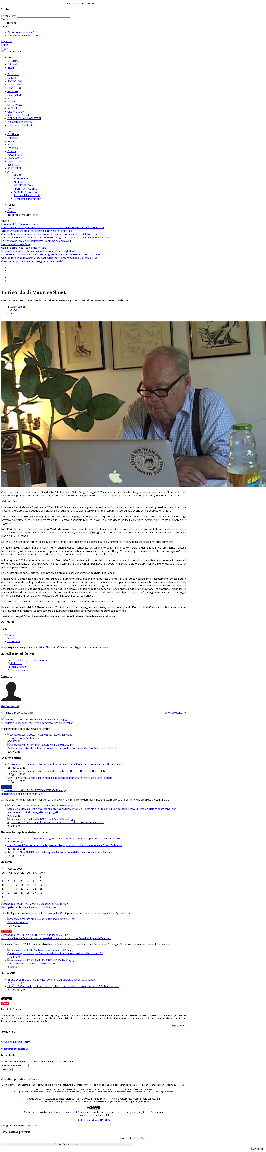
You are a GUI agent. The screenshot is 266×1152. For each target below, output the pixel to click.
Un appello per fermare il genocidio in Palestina (28, 907)
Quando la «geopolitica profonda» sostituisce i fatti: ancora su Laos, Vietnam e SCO (49, 258)
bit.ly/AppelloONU (54, 913)
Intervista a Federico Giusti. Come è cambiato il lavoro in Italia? (37, 723)
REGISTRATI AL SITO (25, 188)
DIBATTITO (14, 161)
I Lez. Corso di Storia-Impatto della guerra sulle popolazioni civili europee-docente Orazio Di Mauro (64, 845)
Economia (13, 148)
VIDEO (17, 175)
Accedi (5, 26)
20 (21, 888)
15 (34, 884)
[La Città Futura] (11, 51)
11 (9, 884)
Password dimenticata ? (27, 195)
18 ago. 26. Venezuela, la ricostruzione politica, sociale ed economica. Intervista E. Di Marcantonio (63, 986)
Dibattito (6, 931)
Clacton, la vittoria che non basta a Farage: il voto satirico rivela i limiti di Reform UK (49, 234)
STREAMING (21, 178)
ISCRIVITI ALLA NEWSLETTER (31, 192)
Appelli (5, 900)
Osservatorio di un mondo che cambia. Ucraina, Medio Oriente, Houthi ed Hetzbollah (56, 771)
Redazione (16, 663)
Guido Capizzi (18, 306)
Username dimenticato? (27, 198)
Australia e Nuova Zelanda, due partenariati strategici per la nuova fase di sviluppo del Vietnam (56, 237)
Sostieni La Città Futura (87, 3)
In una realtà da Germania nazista (20, 224)
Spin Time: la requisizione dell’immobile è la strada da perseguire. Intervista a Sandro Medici (60, 777)
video (4, 716)
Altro (10, 171)
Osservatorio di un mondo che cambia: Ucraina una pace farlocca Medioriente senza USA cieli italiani (65, 764)
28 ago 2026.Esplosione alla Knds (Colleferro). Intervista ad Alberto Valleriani (51, 979)
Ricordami (10, 22)
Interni (11, 141)
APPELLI (18, 182)
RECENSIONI (14, 154)
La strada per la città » (95, 647)
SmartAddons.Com (26, 1125)
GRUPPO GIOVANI (24, 185)
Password (6, 19)
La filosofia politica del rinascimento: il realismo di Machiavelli (36, 241)
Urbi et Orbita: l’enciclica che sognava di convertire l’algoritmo (36, 230)
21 (28, 888)
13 (21, 884)
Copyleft (31, 1098)
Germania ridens (16, 666)
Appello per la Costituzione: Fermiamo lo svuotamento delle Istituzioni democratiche (55, 822)
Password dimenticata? (20, 32)
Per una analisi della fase (15, 244)
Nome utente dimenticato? (22, 35)
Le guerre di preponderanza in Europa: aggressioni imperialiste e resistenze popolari (50, 254)
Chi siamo (71, 3)
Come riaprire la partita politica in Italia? (24, 247)
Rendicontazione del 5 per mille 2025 (22, 793)
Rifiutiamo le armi (17, 922)
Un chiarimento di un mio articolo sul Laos (31, 963)
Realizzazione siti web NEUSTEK (93, 1120)
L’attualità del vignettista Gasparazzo (28, 660)
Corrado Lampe (19, 670)
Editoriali (12, 137)
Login (4, 44)
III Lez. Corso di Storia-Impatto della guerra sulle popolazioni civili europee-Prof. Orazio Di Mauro (63, 838)
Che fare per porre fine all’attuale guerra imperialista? (32, 261)
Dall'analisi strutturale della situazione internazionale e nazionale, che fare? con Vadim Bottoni (62, 748)
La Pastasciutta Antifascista (23, 738)
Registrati (6, 41)
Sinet (10, 638)
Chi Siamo (13, 134)
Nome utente (9, 15)
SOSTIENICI (14, 168)
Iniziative (12, 165)
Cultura (11, 151)
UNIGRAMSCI (15, 158)
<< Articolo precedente (14, 712)
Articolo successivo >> (173, 712)
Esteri (10, 144)
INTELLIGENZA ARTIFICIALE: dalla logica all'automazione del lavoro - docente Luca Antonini (60, 852)
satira (10, 634)
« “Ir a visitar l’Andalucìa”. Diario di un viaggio (57, 647)
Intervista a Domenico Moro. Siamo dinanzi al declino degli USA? (38, 251)
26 (15, 892)
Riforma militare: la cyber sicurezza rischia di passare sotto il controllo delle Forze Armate (52, 227)
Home (10, 131)
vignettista (13, 641)
